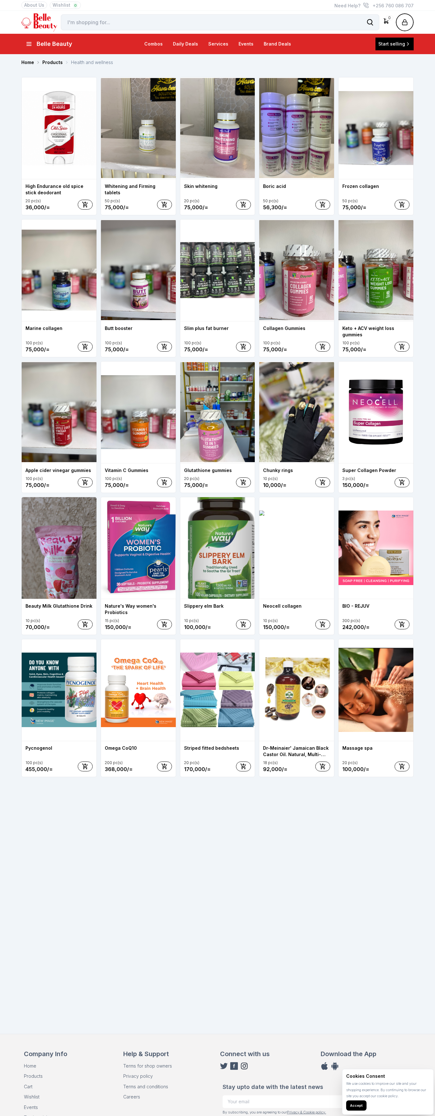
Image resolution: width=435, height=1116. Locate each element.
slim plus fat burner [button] (206, 328)
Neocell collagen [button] (282, 606)
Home (30, 1066)
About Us (34, 5)
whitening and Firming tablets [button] (130, 189)
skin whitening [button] (201, 186)
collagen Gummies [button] (284, 328)
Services (218, 43)
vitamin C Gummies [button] (126, 470)
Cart (28, 1086)
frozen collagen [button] (360, 186)
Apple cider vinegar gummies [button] (58, 470)
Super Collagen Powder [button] (369, 470)
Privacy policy (138, 1076)
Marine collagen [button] (43, 328)
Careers (131, 1096)
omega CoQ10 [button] (121, 748)
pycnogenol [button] (38, 748)
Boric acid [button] (274, 186)
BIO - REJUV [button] (355, 606)
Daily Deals (185, 43)
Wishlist (65, 5)
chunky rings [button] (278, 470)
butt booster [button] (118, 328)
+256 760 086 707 (393, 5)
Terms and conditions (145, 1086)
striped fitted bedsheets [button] (211, 748)
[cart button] (85, 205)
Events (246, 43)
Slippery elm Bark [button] (204, 606)
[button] (386, 22)
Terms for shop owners (147, 1066)
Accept (356, 1105)
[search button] (370, 22)
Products (33, 1076)
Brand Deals (277, 43)
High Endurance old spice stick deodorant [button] (54, 189)
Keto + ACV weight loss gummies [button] (368, 331)
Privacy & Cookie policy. (306, 1112)
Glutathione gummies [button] (208, 470)
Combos (153, 43)
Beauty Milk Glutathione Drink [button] (58, 606)
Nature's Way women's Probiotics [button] (130, 609)
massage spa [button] (357, 748)
